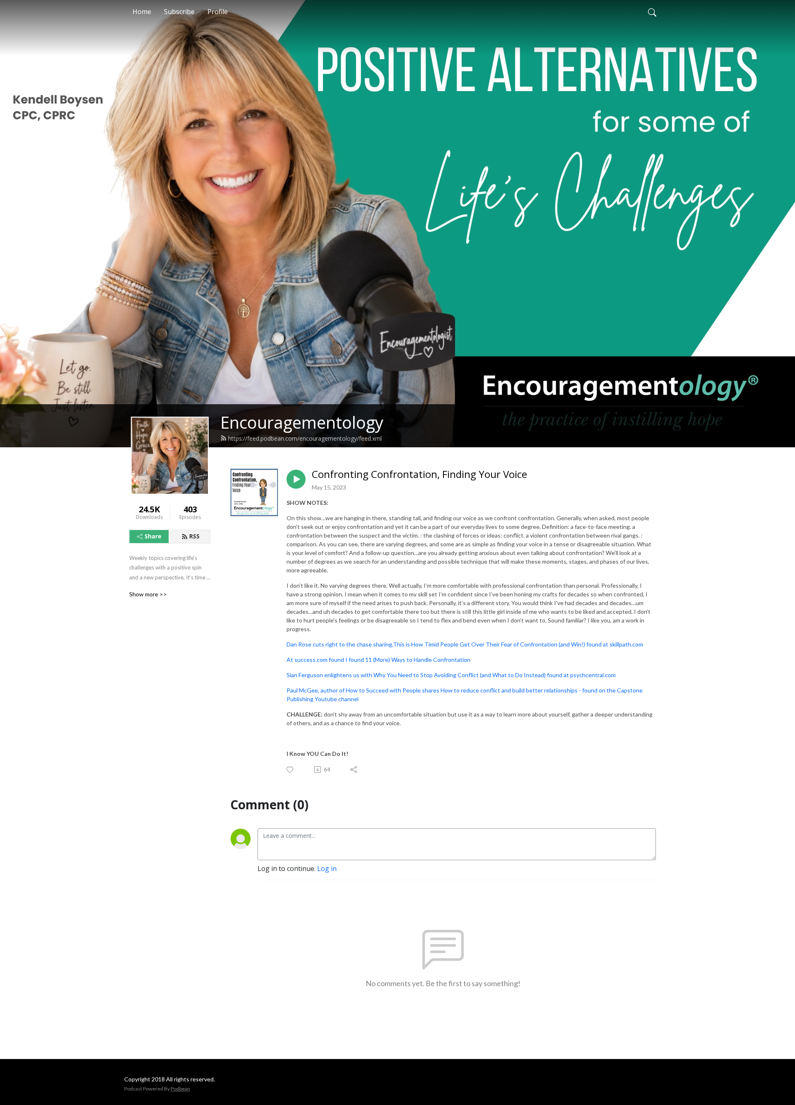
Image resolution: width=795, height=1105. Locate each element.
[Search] (652, 11)
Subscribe (179, 11)
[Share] (354, 769)
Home (141, 11)
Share (153, 536)
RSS (194, 536)
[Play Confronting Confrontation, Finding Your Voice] (296, 479)
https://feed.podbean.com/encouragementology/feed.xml (305, 438)
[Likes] (290, 769)
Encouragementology (301, 422)
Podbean (180, 1089)
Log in (327, 868)
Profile (217, 11)
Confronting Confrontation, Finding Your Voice (419, 474)
